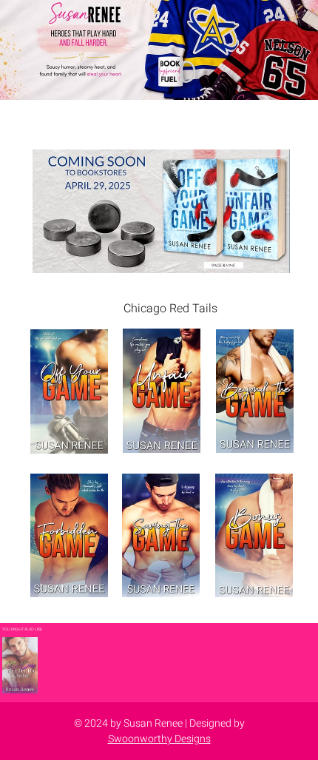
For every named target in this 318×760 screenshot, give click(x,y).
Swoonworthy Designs (159, 739)
